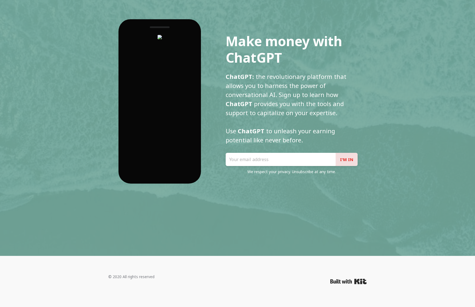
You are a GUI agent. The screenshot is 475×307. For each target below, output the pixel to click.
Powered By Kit (348, 281)
